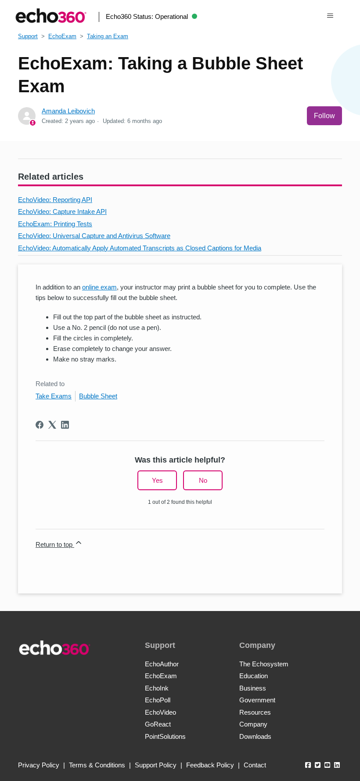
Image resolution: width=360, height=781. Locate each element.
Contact (255, 765)
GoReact (158, 724)
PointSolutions (165, 736)
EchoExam (62, 36)
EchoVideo (160, 712)
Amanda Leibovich (68, 111)
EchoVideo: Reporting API (55, 199)
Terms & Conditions (97, 765)
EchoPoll (157, 700)
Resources (255, 712)
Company (253, 724)
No (203, 480)
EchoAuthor (162, 664)
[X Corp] (52, 425)
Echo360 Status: (147, 16)
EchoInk (157, 688)
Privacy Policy (38, 765)
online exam (99, 287)
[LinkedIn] (65, 425)
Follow (324, 115)
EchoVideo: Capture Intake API (62, 211)
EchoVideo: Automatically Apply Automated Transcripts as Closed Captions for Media (139, 248)
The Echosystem (263, 664)
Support (28, 36)
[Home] (50, 15)
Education (253, 676)
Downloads (255, 736)
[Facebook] (39, 425)
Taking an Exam (107, 36)
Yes (157, 480)
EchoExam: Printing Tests (55, 224)
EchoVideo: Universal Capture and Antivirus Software (94, 235)
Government (257, 700)
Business (252, 688)
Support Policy (155, 765)
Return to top (55, 544)
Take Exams (54, 396)
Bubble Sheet (98, 396)
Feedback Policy (210, 765)
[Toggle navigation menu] (330, 16)
